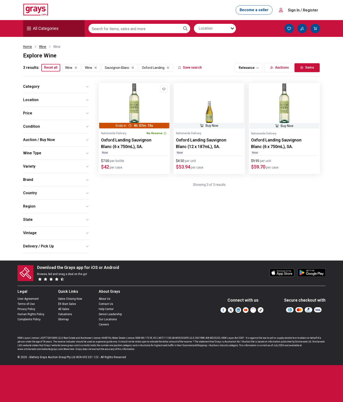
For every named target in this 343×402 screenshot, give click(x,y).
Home (27, 47)
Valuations (65, 314)
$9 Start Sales (67, 304)
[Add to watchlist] (164, 89)
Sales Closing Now (70, 298)
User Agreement (28, 298)
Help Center (106, 309)
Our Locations (108, 319)
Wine (42, 47)
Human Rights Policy (31, 314)
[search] (185, 28)
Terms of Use (26, 304)
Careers (104, 324)
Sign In (303, 10)
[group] (134, 103)
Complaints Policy (29, 319)
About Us (104, 298)
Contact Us (106, 304)
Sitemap (63, 319)
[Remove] (76, 68)
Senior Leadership (110, 314)
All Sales (63, 309)
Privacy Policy (26, 309)
